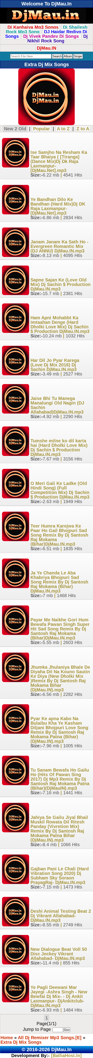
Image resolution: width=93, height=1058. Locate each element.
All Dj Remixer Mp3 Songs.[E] (49, 1037)
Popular (41, 128)
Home (6, 1037)
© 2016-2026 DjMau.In (47, 1049)
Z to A (83, 128)
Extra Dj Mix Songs (21, 1042)
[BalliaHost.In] (66, 1055)
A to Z (63, 128)
